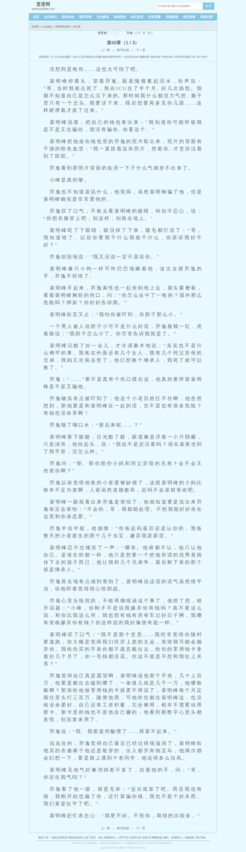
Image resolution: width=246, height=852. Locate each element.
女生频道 (102, 16)
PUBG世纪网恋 (182, 56)
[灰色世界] (116, 33)
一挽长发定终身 (58, 837)
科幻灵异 (137, 16)
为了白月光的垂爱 (60, 56)
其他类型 (172, 16)
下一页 (140, 50)
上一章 (105, 50)
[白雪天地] (121, 33)
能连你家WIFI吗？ (113, 56)
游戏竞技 (120, 16)
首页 (36, 16)
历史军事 (154, 16)
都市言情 (85, 16)
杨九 (171, 56)
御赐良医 (145, 56)
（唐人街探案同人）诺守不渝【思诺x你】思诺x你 (123, 837)
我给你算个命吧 (159, 56)
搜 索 (208, 5)
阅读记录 (206, 16)
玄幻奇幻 (50, 16)
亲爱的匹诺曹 (62, 26)
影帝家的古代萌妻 (92, 56)
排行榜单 (189, 16)
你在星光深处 (131, 56)
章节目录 (123, 50)
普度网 (35, 26)
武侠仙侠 (68, 16)
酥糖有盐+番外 (160, 837)
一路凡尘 (76, 56)
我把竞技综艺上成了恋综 (82, 837)
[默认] (112, 33)
